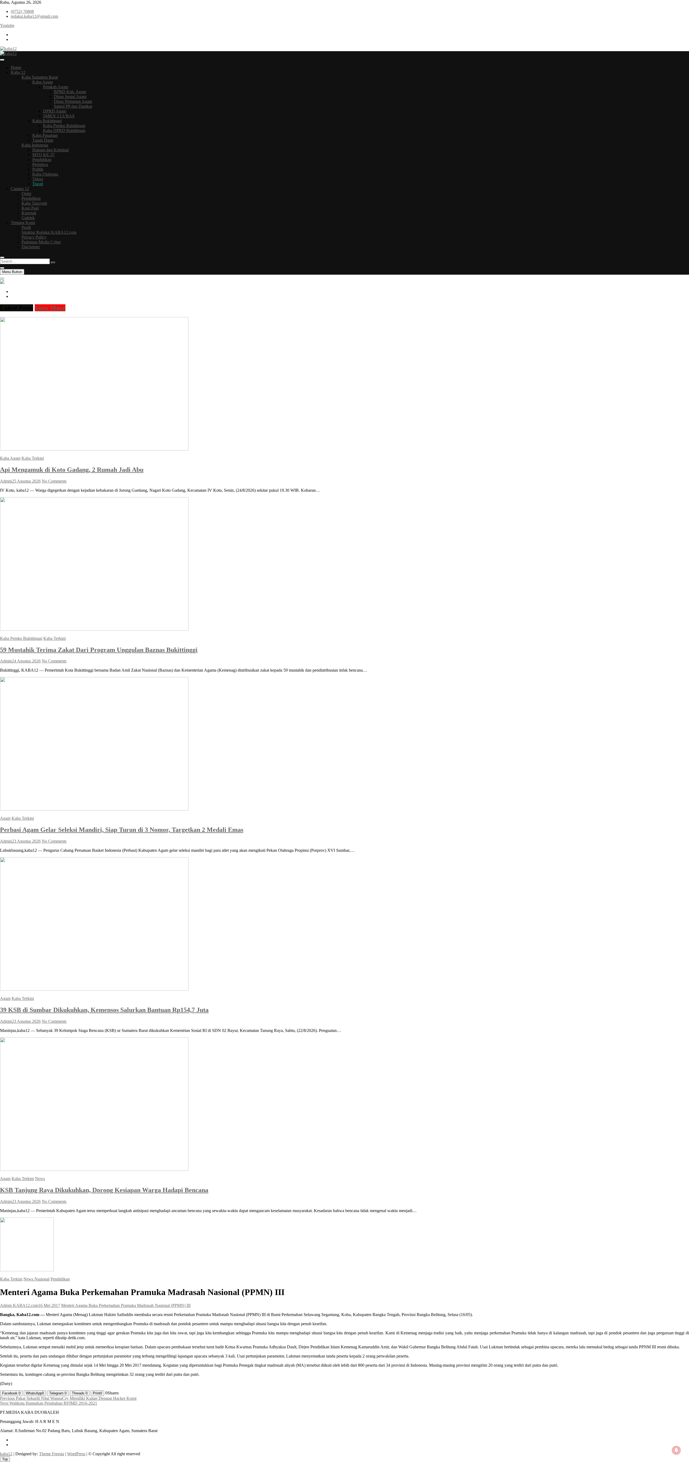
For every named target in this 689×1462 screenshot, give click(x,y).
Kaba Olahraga (45, 174)
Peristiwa (40, 164)
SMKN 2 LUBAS (59, 116)
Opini (26, 193)
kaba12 (6, 1453)
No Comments (54, 481)
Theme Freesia (51, 1453)
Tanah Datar (42, 140)
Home (16, 67)
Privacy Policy (34, 237)
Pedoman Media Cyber (41, 242)
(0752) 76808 (22, 11)
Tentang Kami (23, 222)
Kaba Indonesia (35, 145)
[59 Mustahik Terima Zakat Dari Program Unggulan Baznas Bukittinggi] (94, 629)
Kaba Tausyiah (34, 203)
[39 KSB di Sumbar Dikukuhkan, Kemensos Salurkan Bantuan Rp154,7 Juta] (94, 989)
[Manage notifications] (676, 1450)
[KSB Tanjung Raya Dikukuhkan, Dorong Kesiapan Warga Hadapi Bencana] (94, 1169)
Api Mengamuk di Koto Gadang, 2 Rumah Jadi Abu (71, 469)
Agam (5, 818)
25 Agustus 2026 (26, 481)
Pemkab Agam (55, 87)
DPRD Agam (54, 111)
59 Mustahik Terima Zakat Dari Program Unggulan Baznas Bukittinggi (99, 649)
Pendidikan (41, 159)
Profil (26, 227)
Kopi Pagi (30, 208)
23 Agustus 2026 (26, 841)
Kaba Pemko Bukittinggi (64, 125)
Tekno (37, 179)
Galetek (28, 217)
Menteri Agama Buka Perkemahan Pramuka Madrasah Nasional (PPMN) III (126, 1305)
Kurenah (29, 213)
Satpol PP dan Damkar (73, 106)
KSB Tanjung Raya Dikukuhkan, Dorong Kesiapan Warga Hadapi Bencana (104, 1190)
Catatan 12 (20, 188)
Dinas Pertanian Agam (73, 101)
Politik (37, 169)
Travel (37, 184)
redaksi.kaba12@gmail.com (34, 16)
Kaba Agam (42, 82)
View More (50, 307)
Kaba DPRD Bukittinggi (64, 130)
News (40, 1178)
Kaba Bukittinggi (47, 120)
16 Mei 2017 (49, 1305)
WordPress (76, 1453)
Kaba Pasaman (45, 135)
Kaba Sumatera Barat (40, 77)
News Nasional (36, 1279)
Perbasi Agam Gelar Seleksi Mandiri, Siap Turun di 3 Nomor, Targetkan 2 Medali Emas (121, 829)
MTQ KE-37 (43, 154)
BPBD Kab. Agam (70, 91)
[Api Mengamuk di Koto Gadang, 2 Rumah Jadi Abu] (94, 449)
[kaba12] (2, 282)
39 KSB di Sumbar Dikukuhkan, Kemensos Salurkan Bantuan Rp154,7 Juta (104, 1009)
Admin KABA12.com (19, 1305)
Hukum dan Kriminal (50, 150)
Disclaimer (31, 247)
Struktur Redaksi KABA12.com (49, 232)
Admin (6, 481)
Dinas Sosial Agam (70, 96)
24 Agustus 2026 (26, 661)
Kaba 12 (18, 72)
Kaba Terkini (33, 458)
